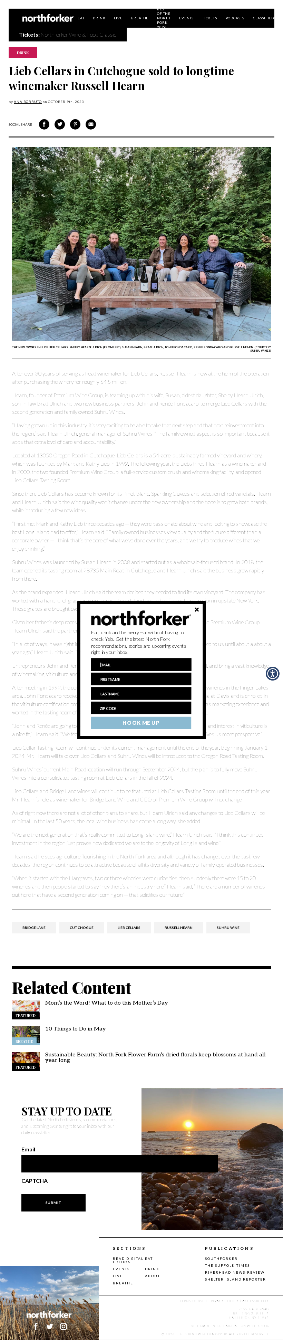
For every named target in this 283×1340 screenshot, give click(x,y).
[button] (141, 642)
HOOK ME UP (141, 723)
